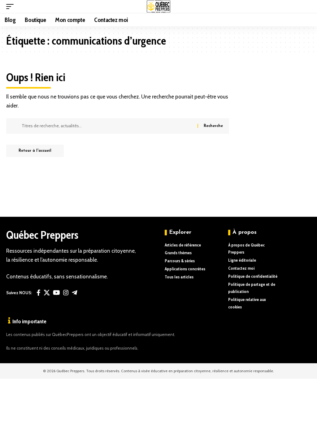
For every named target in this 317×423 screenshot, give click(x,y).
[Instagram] (66, 292)
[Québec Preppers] (158, 6)
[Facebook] (38, 292)
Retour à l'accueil (35, 151)
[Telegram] (74, 292)
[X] (46, 292)
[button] (11, 6)
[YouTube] (56, 292)
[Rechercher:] (107, 126)
